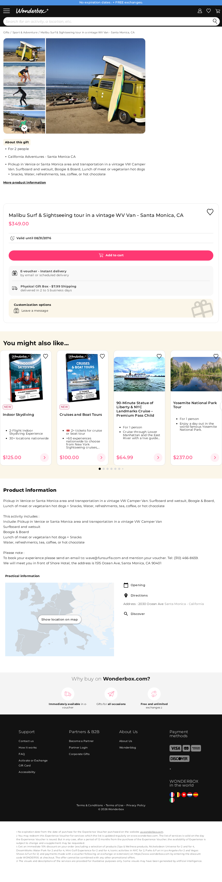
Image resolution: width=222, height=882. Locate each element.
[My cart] (217, 11)
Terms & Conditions (90, 805)
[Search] (215, 21)
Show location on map (59, 619)
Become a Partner (81, 741)
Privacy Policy (136, 805)
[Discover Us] (179, 761)
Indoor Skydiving (18, 415)
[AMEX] (196, 750)
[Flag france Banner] (172, 795)
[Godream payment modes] (186, 769)
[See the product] (44, 457)
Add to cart (114, 255)
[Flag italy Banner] (172, 800)
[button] (54, 83)
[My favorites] (208, 11)
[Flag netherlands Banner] (189, 795)
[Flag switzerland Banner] (183, 795)
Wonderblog (127, 747)
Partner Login (78, 747)
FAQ (22, 754)
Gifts (6, 32)
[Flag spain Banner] (195, 795)
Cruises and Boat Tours (81, 415)
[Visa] (175, 750)
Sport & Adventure (25, 32)
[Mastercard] (186, 750)
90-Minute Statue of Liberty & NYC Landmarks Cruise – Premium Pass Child (135, 409)
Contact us (26, 741)
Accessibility (27, 772)
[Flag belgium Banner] (177, 795)
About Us (125, 741)
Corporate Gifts (79, 754)
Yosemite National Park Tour (195, 405)
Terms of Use (114, 805)
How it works (28, 747)
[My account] (200, 11)
